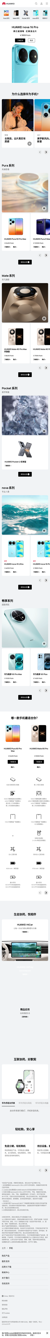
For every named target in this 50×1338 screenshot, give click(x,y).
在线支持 (5, 1283)
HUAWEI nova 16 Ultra (13, 564)
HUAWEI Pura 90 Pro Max (15, 239)
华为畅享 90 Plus (40, 674)
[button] (36, 3)
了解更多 (20, 40)
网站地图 (4, 1301)
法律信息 (4, 1317)
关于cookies (6, 1313)
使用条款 (4, 1305)
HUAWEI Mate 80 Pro (39, 748)
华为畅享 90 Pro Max (13, 674)
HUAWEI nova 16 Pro (25, 27)
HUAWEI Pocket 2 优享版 (15, 462)
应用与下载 (6, 1267)
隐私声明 (4, 1309)
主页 (4, 1248)
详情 (31, 1335)
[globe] (2, 1296)
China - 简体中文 (9, 1296)
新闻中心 (5, 1272)
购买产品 (5, 1256)
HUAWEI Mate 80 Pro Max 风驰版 (15, 350)
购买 (31, 40)
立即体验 (24, 1017)
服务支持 (5, 1261)
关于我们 (5, 1278)
